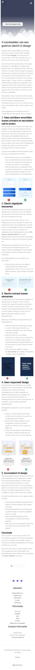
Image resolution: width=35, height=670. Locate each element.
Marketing (17, 602)
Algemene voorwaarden (17, 623)
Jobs (17, 616)
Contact (17, 621)
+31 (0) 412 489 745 (18, 637)
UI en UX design (11, 55)
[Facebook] (13, 581)
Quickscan (12, 556)
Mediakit (17, 614)
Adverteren (17, 598)
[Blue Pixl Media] (5, 3)
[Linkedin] (17, 581)
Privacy (17, 657)
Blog (17, 618)
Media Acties (17, 595)
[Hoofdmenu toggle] (31, 3)
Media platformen (17, 593)
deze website (12, 352)
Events (17, 600)
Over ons (17, 611)
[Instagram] (21, 581)
